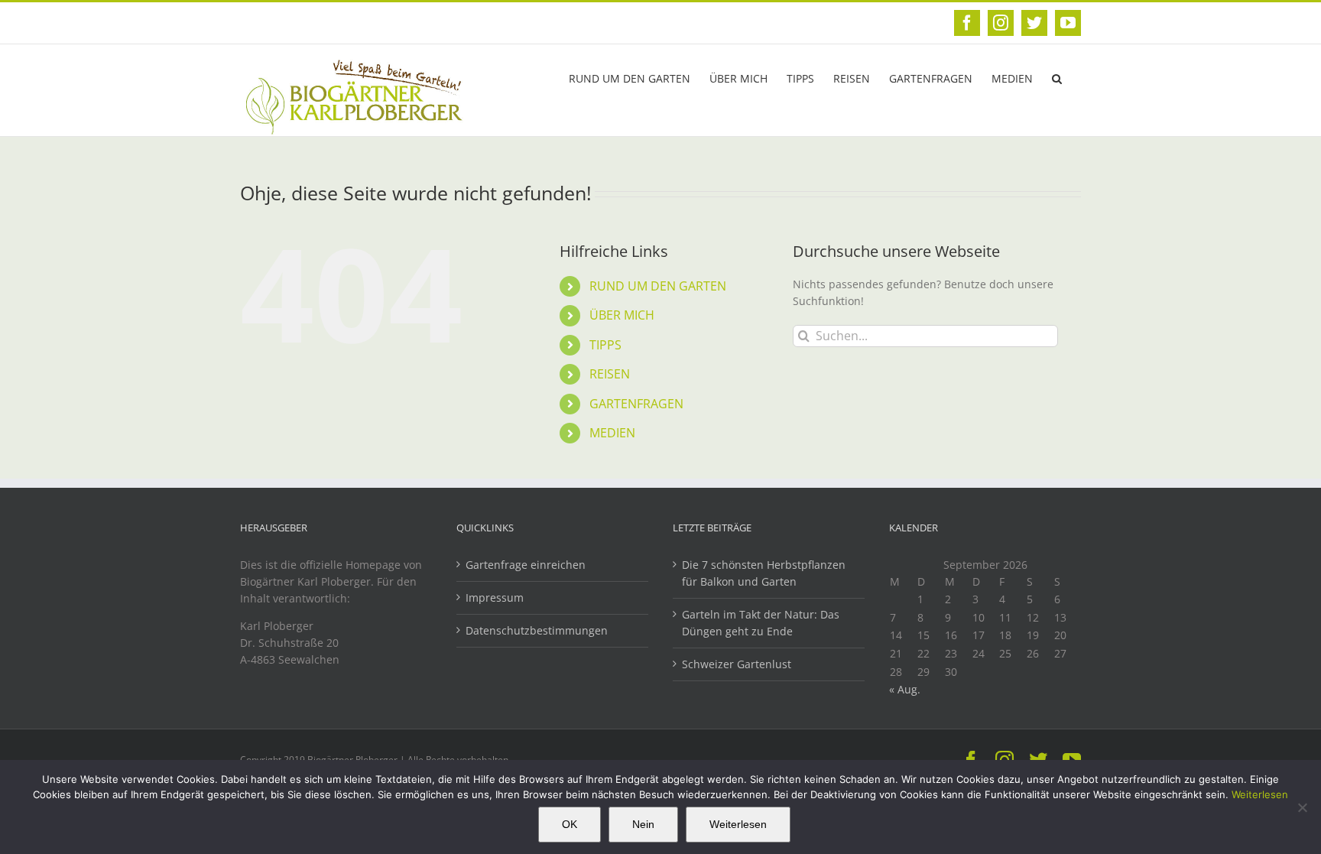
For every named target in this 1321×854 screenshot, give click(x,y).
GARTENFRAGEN (636, 403)
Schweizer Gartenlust (736, 664)
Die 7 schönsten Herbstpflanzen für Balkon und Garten (764, 573)
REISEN (609, 373)
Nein (643, 824)
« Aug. (904, 689)
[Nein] (1302, 807)
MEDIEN (612, 432)
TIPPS (605, 344)
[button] (1057, 77)
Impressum (495, 597)
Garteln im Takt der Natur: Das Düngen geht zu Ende (760, 622)
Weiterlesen (1260, 794)
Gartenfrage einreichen (526, 564)
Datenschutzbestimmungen (537, 630)
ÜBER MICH (621, 315)
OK (569, 824)
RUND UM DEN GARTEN (657, 286)
